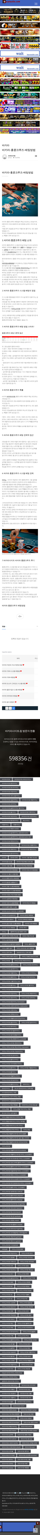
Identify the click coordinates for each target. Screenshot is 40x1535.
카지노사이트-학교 (23, 1336)
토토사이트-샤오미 (18, 1406)
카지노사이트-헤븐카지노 (29, 994)
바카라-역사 (22, 928)
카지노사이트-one (27, 1365)
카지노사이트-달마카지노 (29, 1022)
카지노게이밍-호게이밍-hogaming (12, 1229)
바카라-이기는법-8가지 (9, 915)
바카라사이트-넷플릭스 (9, 1398)
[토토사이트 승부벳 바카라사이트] (20, 60)
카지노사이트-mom (25, 1356)
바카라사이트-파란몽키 (9, 1393)
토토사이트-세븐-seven (9, 1418)
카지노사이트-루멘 (7, 1327)
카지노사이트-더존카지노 (9, 1010)
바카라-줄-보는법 (7, 862)
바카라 (18, 268)
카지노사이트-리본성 (8, 1290)
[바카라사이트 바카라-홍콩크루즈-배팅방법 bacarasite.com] (20, 338)
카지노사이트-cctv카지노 (30, 965)
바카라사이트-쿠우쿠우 (28, 1385)
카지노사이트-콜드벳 (8, 1356)
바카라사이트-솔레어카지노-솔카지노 (13, 808)
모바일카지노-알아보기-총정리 (11, 944)
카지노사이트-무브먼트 (9, 1315)
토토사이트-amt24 (26, 1426)
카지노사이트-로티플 (8, 1344)
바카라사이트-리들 (25, 1393)
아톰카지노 (16, 825)
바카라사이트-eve (25, 1398)
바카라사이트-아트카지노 (9, 1385)
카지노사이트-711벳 (29, 1278)
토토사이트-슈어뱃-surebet (29, 1431)
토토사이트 (5, 1406)
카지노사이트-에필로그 (26, 1360)
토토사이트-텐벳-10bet (24, 1435)
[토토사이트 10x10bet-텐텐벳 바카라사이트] (20, 124)
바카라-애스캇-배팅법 (29, 903)
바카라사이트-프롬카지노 (29, 845)
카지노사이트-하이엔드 (27, 1262)
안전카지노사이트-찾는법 (29, 1105)
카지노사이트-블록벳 (8, 1348)
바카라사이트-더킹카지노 (9, 792)
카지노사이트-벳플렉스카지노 (11, 1076)
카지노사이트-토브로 (25, 1290)
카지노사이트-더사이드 (26, 1257)
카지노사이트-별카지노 (9, 1072)
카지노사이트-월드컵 (26, 1303)
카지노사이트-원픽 (17, 1249)
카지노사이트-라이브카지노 (10, 1332)
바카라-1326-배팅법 (8, 677)
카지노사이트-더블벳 (23, 1294)
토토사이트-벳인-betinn (9, 1431)
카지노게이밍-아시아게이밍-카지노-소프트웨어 (16, 1158)
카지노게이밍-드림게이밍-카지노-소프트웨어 (15, 1171)
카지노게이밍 (6, 1146)
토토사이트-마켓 (22, 1464)
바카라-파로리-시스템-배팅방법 (11, 890)
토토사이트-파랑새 (25, 1418)
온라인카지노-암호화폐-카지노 (11, 1101)
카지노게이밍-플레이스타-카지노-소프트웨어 (15, 1167)
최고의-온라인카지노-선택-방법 (24, 1088)
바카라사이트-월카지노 (9, 812)
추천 (36, 658)
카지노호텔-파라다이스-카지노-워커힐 (13, 1121)
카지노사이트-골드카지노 (9, 1022)
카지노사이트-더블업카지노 (28, 1068)
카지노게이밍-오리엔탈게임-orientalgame (14, 1233)
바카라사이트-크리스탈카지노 (11, 796)
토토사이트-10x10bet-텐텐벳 (10, 1414)
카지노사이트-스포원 (8, 1360)
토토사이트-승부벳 (7, 1435)
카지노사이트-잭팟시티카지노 (11, 989)
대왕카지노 (5, 825)
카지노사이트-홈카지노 (9, 985)
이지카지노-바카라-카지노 (10, 1377)
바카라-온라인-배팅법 (26, 915)
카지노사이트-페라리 (25, 1319)
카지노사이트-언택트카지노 (10, 1014)
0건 (10, 158)
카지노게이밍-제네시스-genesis (11, 1241)
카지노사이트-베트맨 (24, 1369)
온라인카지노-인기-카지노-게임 (11, 1097)
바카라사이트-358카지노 (9, 849)
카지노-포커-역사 (7, 952)
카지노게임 (26, 1130)
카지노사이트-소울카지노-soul (11, 981)
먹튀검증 (4, 1249)
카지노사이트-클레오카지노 (10, 965)
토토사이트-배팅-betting (9, 1426)
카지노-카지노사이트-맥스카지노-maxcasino (15, 1047)
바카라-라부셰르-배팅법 (10, 696)
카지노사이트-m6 (22, 1299)
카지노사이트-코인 (23, 1311)
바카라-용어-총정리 (8, 702)
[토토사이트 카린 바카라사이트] (20, 89)
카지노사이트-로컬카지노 (9, 1365)
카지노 (4, 480)
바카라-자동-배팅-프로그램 (25, 862)
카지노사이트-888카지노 (9, 977)
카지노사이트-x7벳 (7, 1336)
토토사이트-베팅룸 (23, 1468)
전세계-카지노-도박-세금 (24, 952)
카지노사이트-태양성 (23, 1286)
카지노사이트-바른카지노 (27, 1352)
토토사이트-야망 (28, 1414)
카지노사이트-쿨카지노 (27, 985)
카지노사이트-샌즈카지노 (9, 998)
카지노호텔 (5, 1109)
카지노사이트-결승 (23, 1266)
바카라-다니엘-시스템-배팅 (10, 874)
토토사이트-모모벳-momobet (28, 1455)
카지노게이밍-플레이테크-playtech (12, 1196)
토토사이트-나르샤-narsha (10, 1443)
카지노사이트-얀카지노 (28, 998)
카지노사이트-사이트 (30, 1340)
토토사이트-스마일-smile (29, 1443)
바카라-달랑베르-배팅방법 (10, 899)
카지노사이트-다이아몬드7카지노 (12, 1064)
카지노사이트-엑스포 (26, 1270)
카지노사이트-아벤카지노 (9, 973)
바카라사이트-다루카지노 (27, 812)
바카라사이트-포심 (24, 1389)
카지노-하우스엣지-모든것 (10, 956)
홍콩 (22, 247)
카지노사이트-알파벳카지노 (10, 969)
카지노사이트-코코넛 (8, 1319)
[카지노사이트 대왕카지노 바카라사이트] (20, 11)
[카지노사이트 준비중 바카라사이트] (20, 53)
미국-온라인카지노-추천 (9, 1092)
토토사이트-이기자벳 (8, 1455)
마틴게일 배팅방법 (8, 263)
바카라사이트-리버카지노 (9, 845)
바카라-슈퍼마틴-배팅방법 (10, 870)
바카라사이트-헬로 (7, 1402)
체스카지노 (26, 820)
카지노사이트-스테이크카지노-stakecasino (14, 1006)
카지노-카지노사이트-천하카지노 (12, 1043)
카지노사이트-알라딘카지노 (10, 1278)
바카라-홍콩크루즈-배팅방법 (10, 878)
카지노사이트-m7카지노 (29, 973)
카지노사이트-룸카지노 (9, 1068)
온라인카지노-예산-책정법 (10, 1105)
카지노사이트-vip (7, 1294)
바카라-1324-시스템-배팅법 (11, 671)
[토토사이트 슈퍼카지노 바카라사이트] (20, 46)
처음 (6, 708)
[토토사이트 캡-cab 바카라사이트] (20, 39)
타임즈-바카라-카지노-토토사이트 (12, 1373)
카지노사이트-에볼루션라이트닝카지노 (13, 1018)
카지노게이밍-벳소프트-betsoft (11, 1212)
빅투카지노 (26, 1084)
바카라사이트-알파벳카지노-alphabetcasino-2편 (16, 837)
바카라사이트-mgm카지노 (10, 800)
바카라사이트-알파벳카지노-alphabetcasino (15, 833)
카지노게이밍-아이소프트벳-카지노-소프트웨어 (16, 1179)
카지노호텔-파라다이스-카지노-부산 (12, 1117)
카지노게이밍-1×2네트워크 (10, 1245)
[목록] (36, 156)
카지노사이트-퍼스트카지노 (10, 1055)
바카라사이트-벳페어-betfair (10, 829)
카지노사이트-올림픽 (29, 1332)
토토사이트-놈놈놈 (7, 1468)
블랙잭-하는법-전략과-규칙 (18, 932)
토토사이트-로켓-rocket (31, 1422)
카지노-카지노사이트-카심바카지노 (12, 1051)
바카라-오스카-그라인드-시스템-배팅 (14, 683)
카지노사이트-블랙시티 (24, 1323)
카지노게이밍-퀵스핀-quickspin (11, 1216)
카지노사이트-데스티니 (9, 1270)
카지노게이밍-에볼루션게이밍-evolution (14, 1150)
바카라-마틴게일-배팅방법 (24, 866)
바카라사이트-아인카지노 (9, 816)
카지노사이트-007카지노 (9, 1027)
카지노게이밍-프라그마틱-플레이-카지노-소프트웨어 (17, 1163)
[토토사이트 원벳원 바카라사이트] (20, 25)
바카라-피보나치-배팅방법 (30, 870)
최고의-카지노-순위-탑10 (9, 1113)
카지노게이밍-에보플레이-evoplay (12, 1224)
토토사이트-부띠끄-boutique (10, 1422)
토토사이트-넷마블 (7, 1451)
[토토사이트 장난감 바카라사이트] (20, 131)
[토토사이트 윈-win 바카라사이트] (20, 96)
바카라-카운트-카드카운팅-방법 (12, 665)
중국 (14, 247)
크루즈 (6, 250)
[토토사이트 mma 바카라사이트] (20, 18)
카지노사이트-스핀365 (8, 1303)
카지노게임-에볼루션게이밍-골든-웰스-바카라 (15, 1138)
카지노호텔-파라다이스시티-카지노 (12, 1125)
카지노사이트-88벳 (7, 1282)
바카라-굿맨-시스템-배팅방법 (10, 886)
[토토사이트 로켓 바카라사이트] (20, 103)
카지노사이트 (16, 309)
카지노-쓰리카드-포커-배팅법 (25, 948)
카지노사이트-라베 (7, 1311)
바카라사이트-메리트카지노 (10, 820)
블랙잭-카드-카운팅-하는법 (10, 936)
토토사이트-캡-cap (26, 1439)
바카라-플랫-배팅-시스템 (9, 907)
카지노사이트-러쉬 (7, 1369)
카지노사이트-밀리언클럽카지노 (11, 1035)
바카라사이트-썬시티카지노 (10, 787)
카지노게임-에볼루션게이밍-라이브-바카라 (14, 1142)
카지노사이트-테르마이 (9, 1307)
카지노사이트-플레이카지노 (10, 1084)
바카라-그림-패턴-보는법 (29, 858)
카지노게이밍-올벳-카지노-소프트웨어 (13, 1187)
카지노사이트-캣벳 (23, 1274)
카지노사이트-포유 (7, 1266)
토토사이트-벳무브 (23, 1451)
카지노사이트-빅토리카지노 (23, 961)
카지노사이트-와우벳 (26, 1307)
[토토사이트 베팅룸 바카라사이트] (20, 32)
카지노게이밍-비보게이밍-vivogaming (13, 1204)
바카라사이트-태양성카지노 (10, 841)
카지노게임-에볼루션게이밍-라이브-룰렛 (14, 1134)
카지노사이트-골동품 (8, 1257)
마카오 (29, 247)
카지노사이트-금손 (25, 1315)
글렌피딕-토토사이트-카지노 (10, 1381)
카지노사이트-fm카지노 (28, 977)
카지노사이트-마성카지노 (9, 1253)
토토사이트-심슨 (30, 1447)
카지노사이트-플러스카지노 (10, 1060)
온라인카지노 (25, 268)
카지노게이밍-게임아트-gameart (11, 1237)
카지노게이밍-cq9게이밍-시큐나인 (12, 1191)
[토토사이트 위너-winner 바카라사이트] (20, 82)
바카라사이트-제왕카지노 (29, 800)
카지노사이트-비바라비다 (25, 1327)
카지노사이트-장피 (24, 1344)
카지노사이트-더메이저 (9, 1262)
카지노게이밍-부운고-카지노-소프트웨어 (14, 1175)
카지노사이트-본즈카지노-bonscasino (13, 1002)
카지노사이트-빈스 (27, 1253)
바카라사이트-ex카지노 (24, 1402)
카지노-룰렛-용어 (7, 948)
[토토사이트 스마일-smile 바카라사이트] (20, 110)
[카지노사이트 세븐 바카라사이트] (20, 75)
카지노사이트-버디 (7, 1274)
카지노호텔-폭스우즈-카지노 (10, 1130)
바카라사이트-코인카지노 (29, 816)
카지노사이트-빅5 (7, 1286)
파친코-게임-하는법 (28, 936)
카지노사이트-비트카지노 (9, 994)
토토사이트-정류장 (7, 1464)
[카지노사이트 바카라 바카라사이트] (12, 4)
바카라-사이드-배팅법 (8, 928)
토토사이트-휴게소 (7, 1459)
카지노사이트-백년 (7, 1323)
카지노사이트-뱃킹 (24, 1348)
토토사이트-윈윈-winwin (9, 1410)
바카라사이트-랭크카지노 (9, 783)
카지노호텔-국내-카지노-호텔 (21, 1109)
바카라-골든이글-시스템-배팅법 (12, 690)
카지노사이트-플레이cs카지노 (11, 1340)
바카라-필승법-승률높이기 (10, 882)
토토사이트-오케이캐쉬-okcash (11, 1447)
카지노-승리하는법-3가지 (9, 940)
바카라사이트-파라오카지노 (23, 779)
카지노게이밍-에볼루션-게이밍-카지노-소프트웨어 (17, 1154)
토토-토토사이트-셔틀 (24, 1459)
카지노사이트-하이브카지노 (10, 1080)
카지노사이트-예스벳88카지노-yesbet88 (14, 1039)
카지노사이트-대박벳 (24, 1282)
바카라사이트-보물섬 (8, 1389)
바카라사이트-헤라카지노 (28, 849)
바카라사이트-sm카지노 (9, 804)
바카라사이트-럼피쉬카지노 (10, 853)
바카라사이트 (11, 396)
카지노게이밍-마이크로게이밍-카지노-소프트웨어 (16, 1183)
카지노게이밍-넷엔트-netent (10, 1220)
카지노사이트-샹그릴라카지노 (11, 1031)
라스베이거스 (11, 252)
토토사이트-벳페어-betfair (29, 1410)
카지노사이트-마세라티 (9, 1352)
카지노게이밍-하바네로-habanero (12, 1208)
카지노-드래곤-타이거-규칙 (30, 956)
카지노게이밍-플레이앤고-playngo (12, 1200)
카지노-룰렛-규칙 (30, 944)
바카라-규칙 (14, 858)
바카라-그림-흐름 (7, 866)
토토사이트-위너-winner (9, 1439)
